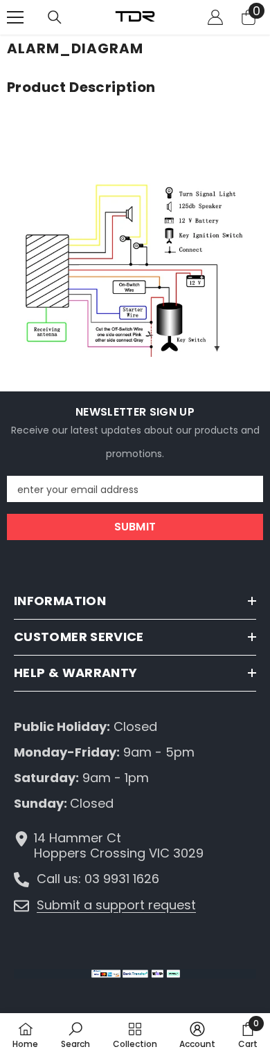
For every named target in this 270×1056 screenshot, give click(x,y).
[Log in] (215, 17)
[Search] (54, 17)
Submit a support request (116, 905)
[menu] (15, 17)
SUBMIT (135, 527)
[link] (75, 1034)
